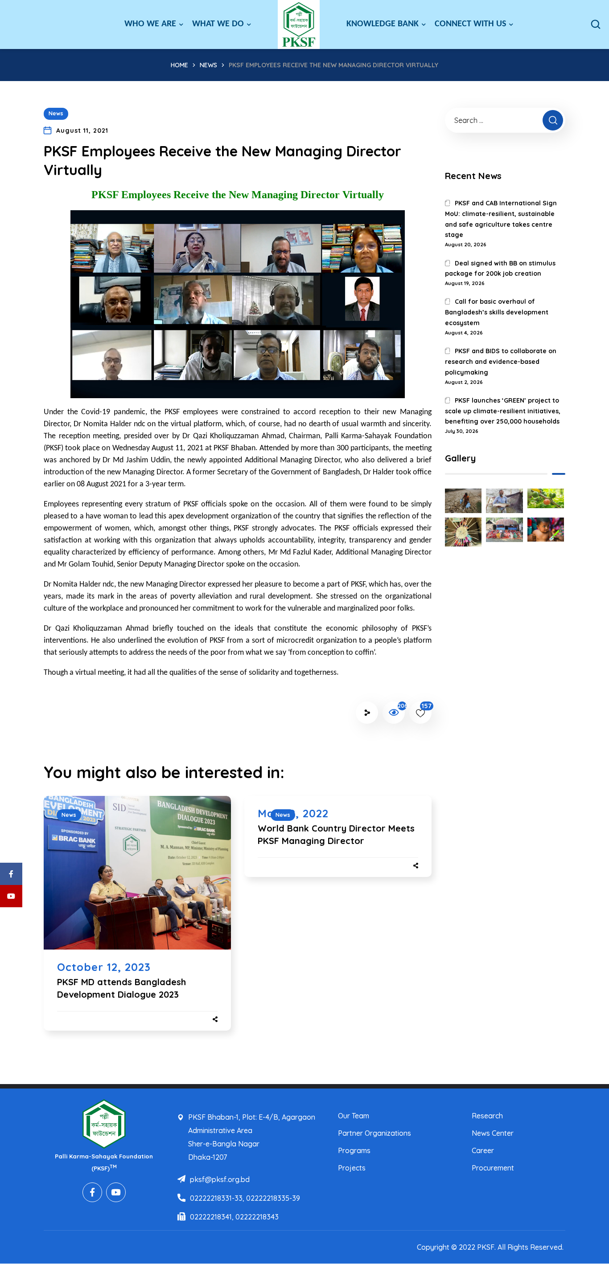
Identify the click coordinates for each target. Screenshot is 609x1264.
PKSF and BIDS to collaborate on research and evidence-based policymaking (500, 361)
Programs (354, 1150)
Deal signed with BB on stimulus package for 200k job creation (500, 268)
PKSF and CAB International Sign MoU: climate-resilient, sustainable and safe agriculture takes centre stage (501, 219)
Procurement (493, 1167)
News (208, 65)
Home (179, 65)
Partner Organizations (374, 1133)
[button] (595, 24)
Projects (352, 1167)
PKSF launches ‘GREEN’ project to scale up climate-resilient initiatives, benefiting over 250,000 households (502, 411)
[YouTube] (116, 1192)
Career (483, 1150)
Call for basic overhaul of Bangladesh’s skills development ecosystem (496, 312)
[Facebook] (92, 1192)
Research (487, 1115)
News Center (493, 1133)
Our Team (353, 1115)
